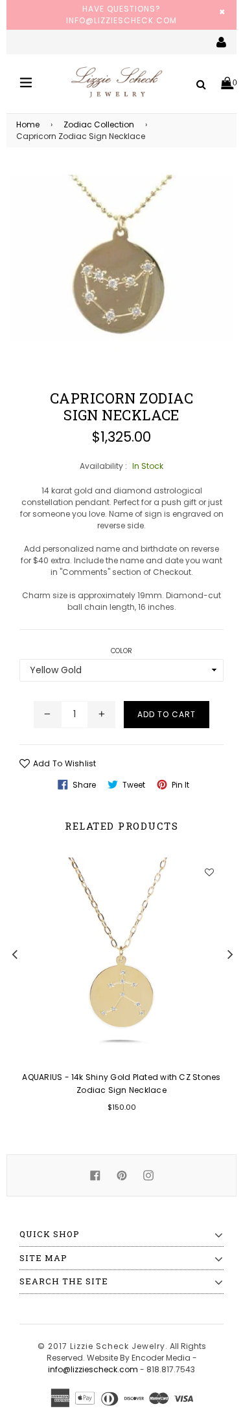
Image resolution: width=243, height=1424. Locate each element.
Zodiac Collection (99, 124)
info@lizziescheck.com (93, 1369)
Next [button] (230, 954)
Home (28, 124)
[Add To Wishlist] (209, 872)
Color (122, 651)
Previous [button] (14, 954)
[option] (114, 993)
